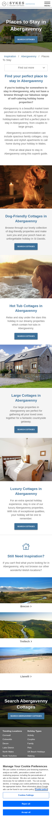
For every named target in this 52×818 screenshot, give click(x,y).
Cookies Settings (26, 795)
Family (30, 743)
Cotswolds (7, 739)
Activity (30, 735)
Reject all (26, 804)
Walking (31, 756)
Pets (29, 747)
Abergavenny (28, 56)
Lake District (8, 747)
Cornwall (7, 735)
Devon (6, 743)
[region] (26, 788)
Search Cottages (26, 40)
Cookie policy (41, 789)
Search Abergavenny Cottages (26, 716)
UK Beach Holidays (36, 751)
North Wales (8, 751)
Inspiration (10, 56)
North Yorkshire (10, 756)
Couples (31, 739)
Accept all (26, 812)
